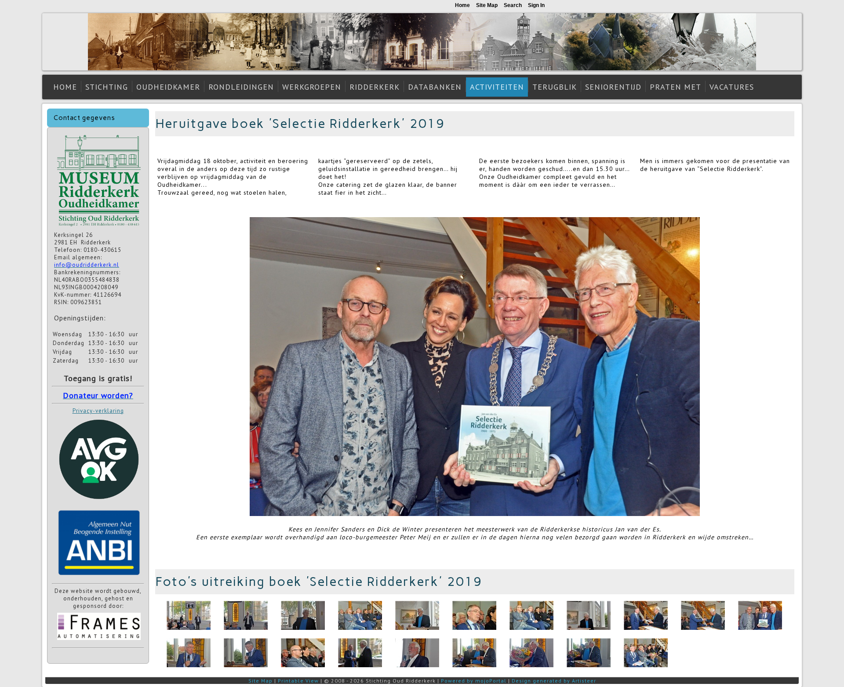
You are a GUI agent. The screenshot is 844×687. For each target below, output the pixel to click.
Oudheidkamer (168, 87)
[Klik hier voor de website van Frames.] (99, 641)
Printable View (298, 680)
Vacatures (731, 87)
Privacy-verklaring (98, 410)
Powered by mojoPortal (473, 680)
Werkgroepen (311, 87)
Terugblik (554, 87)
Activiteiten (497, 87)
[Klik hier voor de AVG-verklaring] (99, 502)
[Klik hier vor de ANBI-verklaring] (99, 577)
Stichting (106, 87)
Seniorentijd (613, 87)
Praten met (675, 87)
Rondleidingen (241, 87)
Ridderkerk (374, 87)
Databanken (435, 87)
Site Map (260, 680)
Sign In (536, 5)
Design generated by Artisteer (554, 680)
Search (513, 5)
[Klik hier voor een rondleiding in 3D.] (99, 227)
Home (65, 87)
